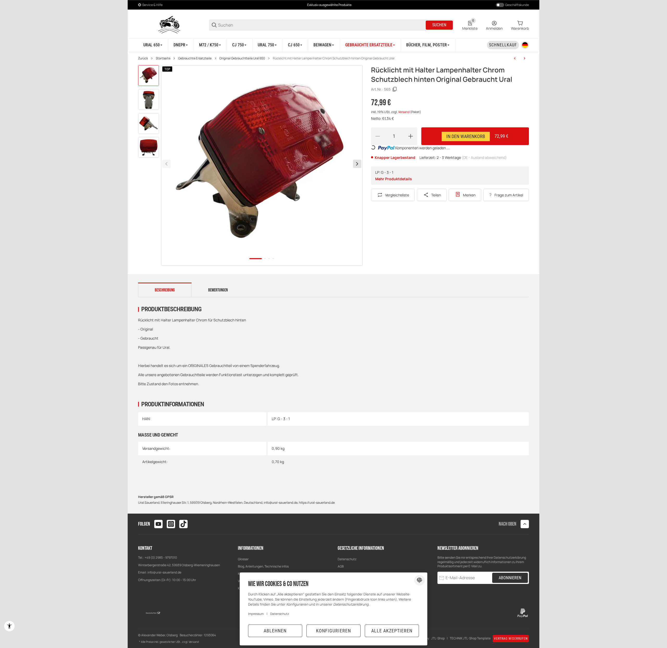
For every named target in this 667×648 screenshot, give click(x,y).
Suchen (439, 24)
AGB (341, 566)
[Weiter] (357, 164)
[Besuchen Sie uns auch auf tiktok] (183, 524)
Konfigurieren (333, 630)
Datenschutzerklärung (510, 557)
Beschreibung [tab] (165, 290)
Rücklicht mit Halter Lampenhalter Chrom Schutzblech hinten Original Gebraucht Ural (333, 58)
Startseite (163, 58)
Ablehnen (275, 630)
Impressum (256, 614)
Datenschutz (347, 559)
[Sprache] (525, 45)
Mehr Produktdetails (393, 178)
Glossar (243, 559)
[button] (525, 524)
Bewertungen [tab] (218, 290)
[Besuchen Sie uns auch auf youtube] (158, 524)
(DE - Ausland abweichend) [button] (484, 157)
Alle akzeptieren (391, 630)
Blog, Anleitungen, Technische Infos (263, 566)
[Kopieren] (395, 89)
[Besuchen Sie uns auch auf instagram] (171, 524)
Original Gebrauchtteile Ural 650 (242, 58)
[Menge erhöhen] (410, 136)
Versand (404, 112)
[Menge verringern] (377, 136)
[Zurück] (166, 164)
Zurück (143, 58)
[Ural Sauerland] (169, 24)
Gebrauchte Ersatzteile (195, 58)
